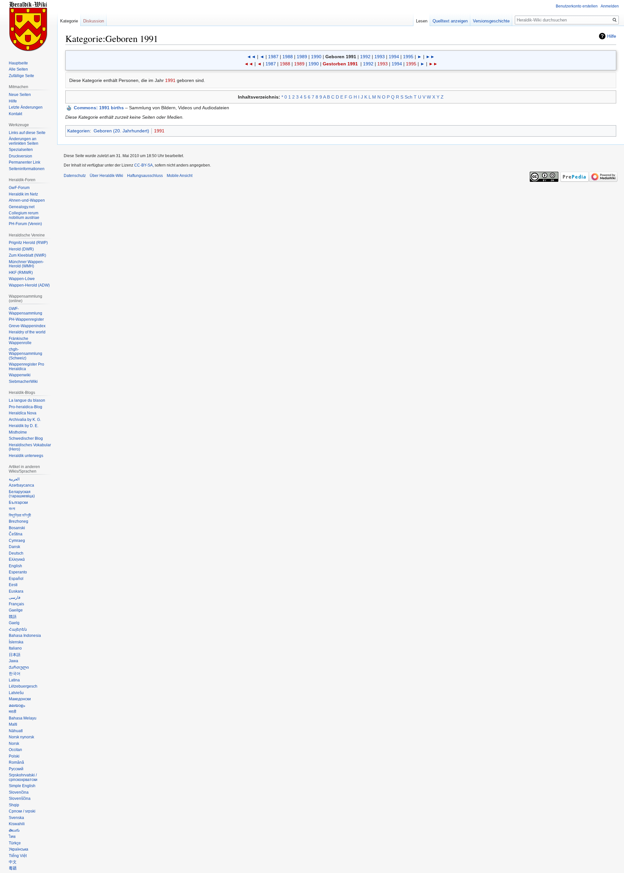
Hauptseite (18, 63)
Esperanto (18, 572)
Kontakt (15, 114)
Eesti (13, 585)
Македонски (20, 699)
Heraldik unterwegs (26, 455)
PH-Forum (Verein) (25, 224)
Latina (14, 680)
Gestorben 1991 (340, 63)
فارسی (14, 597)
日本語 (14, 654)
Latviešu (16, 693)
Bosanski (17, 528)
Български (18, 502)
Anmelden (610, 6)
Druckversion (20, 156)
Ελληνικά (17, 559)
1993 (379, 56)
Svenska (16, 817)
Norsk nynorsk (21, 737)
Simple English (22, 786)
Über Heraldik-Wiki (106, 175)
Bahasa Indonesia (25, 635)
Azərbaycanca (21, 485)
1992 (365, 56)
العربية (14, 479)
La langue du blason (27, 400)
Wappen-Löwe (22, 278)
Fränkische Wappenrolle (20, 340)
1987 (273, 56)
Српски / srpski (22, 811)
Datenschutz (75, 175)
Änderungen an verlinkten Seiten (23, 141)
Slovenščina (20, 798)
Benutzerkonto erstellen (577, 6)
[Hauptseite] (29, 26)
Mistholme (18, 432)
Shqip (14, 805)
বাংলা (12, 508)
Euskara (16, 591)
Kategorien (78, 130)
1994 (394, 56)
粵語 (13, 868)
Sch (408, 97)
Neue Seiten (20, 94)
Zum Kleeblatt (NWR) (27, 255)
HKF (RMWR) (21, 272)
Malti (13, 724)
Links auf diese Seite (27, 132)
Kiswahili (17, 824)
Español (16, 578)
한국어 (14, 673)
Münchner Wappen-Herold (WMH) (26, 264)
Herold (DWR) (21, 249)
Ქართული (19, 667)
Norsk (14, 743)
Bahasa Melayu (22, 718)
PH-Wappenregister (26, 319)
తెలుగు (14, 830)
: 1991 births (99, 107)
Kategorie (69, 21)
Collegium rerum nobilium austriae (24, 215)
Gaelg (14, 623)
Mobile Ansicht (179, 175)
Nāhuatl (16, 731)
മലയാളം (17, 705)
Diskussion (93, 21)
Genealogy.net (21, 207)
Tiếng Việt (18, 855)
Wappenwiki (20, 375)
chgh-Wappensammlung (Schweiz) (25, 353)
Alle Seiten (18, 69)
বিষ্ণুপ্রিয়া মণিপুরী (20, 515)
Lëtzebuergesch (23, 686)
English (15, 566)
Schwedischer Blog (26, 438)
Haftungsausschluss (145, 175)
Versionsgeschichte (491, 21)
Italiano (15, 648)
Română (16, 762)
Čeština (15, 534)
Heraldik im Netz (23, 194)
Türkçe (15, 843)
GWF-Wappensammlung (25, 311)
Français (16, 604)
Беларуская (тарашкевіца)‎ (22, 494)
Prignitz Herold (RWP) (28, 242)
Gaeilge (16, 610)
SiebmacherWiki (23, 381)
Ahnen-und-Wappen (27, 200)
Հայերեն (18, 629)
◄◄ (251, 56)
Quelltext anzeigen (450, 21)
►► (430, 56)
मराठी (12, 711)
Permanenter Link (24, 162)
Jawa (13, 661)
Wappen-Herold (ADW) (29, 285)
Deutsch (16, 553)
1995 (408, 56)
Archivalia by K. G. (25, 419)
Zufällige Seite (21, 76)
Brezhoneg (18, 521)
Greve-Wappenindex (27, 326)
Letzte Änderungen (26, 107)
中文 (13, 862)
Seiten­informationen (27, 169)
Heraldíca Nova (22, 413)
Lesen (421, 21)
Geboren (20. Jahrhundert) (121, 130)
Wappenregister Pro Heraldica (26, 366)
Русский (16, 769)
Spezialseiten (21, 149)
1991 (170, 80)
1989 (302, 56)
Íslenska (16, 642)
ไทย (12, 836)
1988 (287, 56)
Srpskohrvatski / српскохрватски (23, 777)
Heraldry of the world (27, 332)
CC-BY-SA (143, 165)
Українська (18, 849)
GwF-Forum (19, 187)
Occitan (15, 749)
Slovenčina (19, 792)
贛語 (13, 616)
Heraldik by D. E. (23, 425)
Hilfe (611, 36)
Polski (14, 756)
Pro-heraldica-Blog (25, 407)
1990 (316, 56)
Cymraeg (17, 540)
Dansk (14, 546)
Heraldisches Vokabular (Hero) (30, 447)
